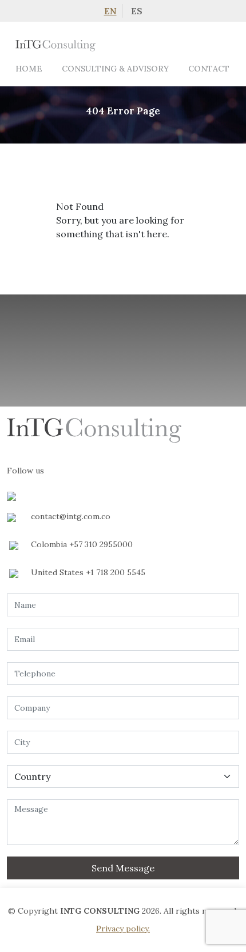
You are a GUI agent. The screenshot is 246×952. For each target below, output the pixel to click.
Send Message (123, 868)
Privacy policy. (123, 928)
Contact (208, 68)
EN (110, 11)
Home (28, 68)
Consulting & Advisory (115, 68)
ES (136, 11)
